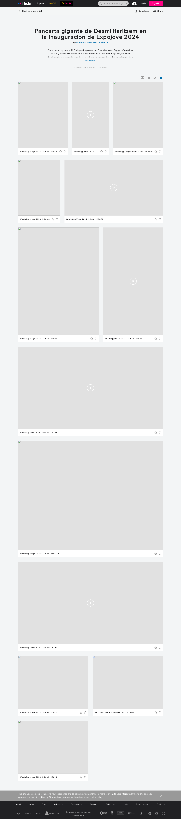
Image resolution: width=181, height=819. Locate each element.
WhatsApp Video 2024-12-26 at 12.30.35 (123, 338)
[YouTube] (156, 813)
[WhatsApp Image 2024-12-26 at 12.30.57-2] (128, 682)
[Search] (100, 3)
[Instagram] (163, 813)
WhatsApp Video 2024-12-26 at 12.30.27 (38, 432)
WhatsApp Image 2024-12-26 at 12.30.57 (38, 712)
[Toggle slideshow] (142, 78)
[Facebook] (150, 813)
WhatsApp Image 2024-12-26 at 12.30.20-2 (35, 219)
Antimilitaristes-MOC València (92, 42)
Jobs (31, 804)
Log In (143, 3)
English (160, 804)
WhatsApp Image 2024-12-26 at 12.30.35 (38, 338)
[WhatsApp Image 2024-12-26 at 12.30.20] (138, 115)
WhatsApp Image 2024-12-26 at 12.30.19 (38, 151)
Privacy (28, 813)
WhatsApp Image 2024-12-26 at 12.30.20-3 (39, 554)
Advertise (58, 804)
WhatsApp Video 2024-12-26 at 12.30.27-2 (86, 151)
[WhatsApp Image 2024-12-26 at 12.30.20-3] (90, 495)
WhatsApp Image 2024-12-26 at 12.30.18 (38, 777)
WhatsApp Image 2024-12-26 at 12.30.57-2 (114, 712)
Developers (76, 804)
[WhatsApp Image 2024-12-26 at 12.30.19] (43, 115)
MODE (52, 3)
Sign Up (156, 3)
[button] (142, 11)
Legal (18, 813)
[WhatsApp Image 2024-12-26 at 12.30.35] (58, 281)
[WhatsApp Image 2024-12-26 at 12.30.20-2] (39, 188)
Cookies (94, 804)
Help (126, 804)
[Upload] (134, 3)
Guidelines (110, 804)
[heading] (25, 3)
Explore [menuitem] (40, 3)
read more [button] (90, 60)
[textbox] (116, 3)
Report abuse (142, 804)
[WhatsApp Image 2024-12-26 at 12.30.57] (53, 682)
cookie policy (96, 797)
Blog (44, 804)
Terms (38, 813)
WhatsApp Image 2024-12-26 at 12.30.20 (133, 151)
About (18, 804)
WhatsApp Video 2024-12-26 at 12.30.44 (38, 648)
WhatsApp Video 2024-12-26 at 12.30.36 (84, 219)
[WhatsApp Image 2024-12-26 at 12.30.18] (53, 747)
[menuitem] (67, 3)
